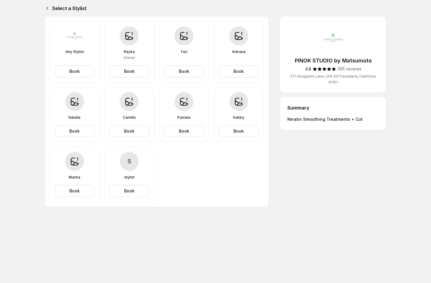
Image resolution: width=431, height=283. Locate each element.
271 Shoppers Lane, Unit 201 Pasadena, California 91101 (333, 79)
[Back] (46, 8)
